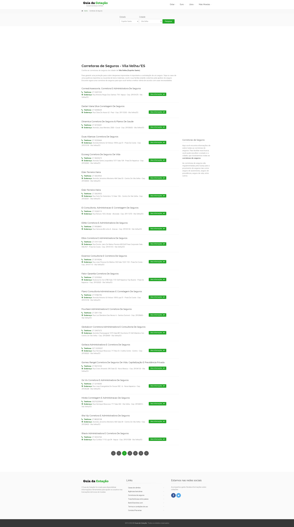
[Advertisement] (147, 44)
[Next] (146, 453)
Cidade (142, 17)
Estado (123, 17)
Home (86, 11)
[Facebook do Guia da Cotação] (173, 495)
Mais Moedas (204, 4)
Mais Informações (156, 94)
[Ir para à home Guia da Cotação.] (97, 3)
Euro (182, 4)
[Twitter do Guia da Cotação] (178, 495)
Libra (191, 4)
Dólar (172, 4)
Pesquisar (168, 21)
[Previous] (113, 453)
